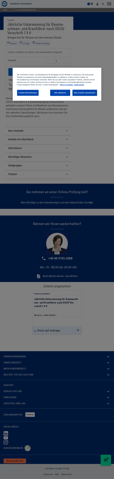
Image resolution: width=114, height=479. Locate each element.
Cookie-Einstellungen (28, 93)
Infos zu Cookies (66, 85)
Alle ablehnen (60, 93)
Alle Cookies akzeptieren (84, 93)
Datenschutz (79, 85)
